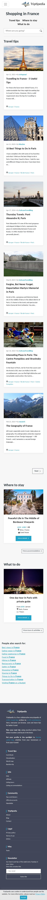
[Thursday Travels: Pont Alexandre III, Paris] (23, 194)
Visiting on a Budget (14, 683)
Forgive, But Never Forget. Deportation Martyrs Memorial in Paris (22, 288)
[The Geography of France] (23, 405)
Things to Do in (11, 676)
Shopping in (10, 670)
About (8, 815)
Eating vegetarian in (13, 654)
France (17, 107)
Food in (8, 657)
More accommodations (32, 551)
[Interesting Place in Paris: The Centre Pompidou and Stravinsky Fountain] (23, 334)
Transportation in (12, 680)
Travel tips (14, 20)
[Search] (41, 30)
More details (23, 538)
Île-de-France (25, 173)
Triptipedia (37, 4)
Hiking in (9, 660)
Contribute (9, 755)
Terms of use (10, 836)
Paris (32, 173)
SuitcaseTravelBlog (26, 210)
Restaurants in (11, 664)
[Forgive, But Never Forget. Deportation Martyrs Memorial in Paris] (23, 263)
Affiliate (8, 779)
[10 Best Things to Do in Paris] (23, 128)
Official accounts (11, 800)
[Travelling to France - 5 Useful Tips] (23, 58)
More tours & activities (32, 630)
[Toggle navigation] (5, 4)
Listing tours (10, 782)
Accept (23, 897)
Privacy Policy (40, 894)
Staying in (9, 673)
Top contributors (11, 797)
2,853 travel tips (12, 720)
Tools (8, 850)
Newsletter (9, 803)
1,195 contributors (33, 720)
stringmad (23, 74)
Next (36, 471)
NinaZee (22, 144)
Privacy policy (10, 833)
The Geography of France (19, 426)
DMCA (8, 839)
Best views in (11, 648)
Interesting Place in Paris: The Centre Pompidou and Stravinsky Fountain (23, 359)
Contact (8, 821)
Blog (7, 818)
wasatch (22, 422)
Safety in (9, 667)
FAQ (7, 776)
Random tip (10, 764)
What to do (24, 24)
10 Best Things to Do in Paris (21, 148)
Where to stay (29, 20)
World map (10, 761)
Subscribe (23, 877)
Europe (10, 107)
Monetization (10, 758)
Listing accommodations (14, 785)
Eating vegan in (11, 651)
